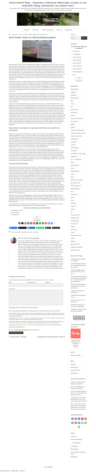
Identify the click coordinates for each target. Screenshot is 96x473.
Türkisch (73, 238)
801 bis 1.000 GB (77, 71)
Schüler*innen (36, 232)
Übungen (73, 241)
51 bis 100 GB (76, 54)
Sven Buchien (34, 238)
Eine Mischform (15, 214)
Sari (72, 386)
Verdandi (50, 467)
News (72, 191)
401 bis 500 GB (77, 66)
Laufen (72, 174)
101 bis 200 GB (77, 57)
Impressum (36, 29)
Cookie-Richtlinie (76, 442)
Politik (46, 34)
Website (48, 282)
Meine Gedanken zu (76, 185)
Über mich (59, 29)
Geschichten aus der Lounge (78, 153)
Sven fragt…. (74, 229)
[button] (19, 223)
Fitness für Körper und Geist (78, 133)
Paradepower (74, 194)
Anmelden (73, 364)
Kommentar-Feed (75, 370)
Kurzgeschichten (75, 171)
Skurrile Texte (74, 223)
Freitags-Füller (74, 139)
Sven (20, 34)
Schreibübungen (75, 220)
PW (71, 212)
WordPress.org (74, 373)
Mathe (72, 177)
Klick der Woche (75, 165)
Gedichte (73, 144)
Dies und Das (29, 34)
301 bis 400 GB (77, 63)
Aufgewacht (74, 95)
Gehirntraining (74, 147)
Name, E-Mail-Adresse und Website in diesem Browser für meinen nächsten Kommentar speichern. (34, 311)
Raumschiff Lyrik (75, 215)
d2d (72, 106)
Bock (72, 404)
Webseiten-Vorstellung (76, 247)
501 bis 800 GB (77, 69)
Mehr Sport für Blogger (77, 180)
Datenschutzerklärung (47, 29)
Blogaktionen (68, 29)
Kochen (73, 168)
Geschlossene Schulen (17, 210)
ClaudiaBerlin (74, 397)
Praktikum (73, 203)
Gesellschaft (17, 232)
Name (11, 282)
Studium (73, 226)
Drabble (73, 124)
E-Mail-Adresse (31, 282)
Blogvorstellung (75, 98)
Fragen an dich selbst (76, 136)
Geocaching (74, 150)
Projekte (73, 209)
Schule (30, 232)
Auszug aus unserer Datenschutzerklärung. (16, 326)
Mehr (74, 74)
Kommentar (12, 289)
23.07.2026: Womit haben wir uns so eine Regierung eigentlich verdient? (78, 265)
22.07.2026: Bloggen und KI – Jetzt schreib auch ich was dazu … (78, 271)
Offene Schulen (15, 212)
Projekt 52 (73, 206)
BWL (72, 101)
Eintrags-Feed (74, 367)
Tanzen (72, 232)
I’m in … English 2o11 (76, 159)
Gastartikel (74, 142)
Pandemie (23, 232)
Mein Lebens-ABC (75, 182)
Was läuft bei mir (75, 244)
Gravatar (13, 307)
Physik (72, 197)
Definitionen (74, 112)
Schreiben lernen (75, 218)
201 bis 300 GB (77, 60)
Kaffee (72, 162)
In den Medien (74, 446)
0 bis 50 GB (76, 51)
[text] (9, 35)
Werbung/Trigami (75, 250)
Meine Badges (74, 449)
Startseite (26, 29)
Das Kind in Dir (74, 109)
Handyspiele (74, 156)
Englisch (73, 127)
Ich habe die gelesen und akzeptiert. (24, 329)
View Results (37, 220)
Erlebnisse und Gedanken (38, 34)
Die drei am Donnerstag (77, 118)
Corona (24, 34)
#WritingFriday (74, 89)
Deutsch (73, 115)
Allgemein (73, 92)
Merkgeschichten (75, 188)
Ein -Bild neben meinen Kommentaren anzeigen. (23, 307)
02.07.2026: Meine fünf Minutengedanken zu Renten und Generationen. (78, 286)
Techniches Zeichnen (76, 235)
